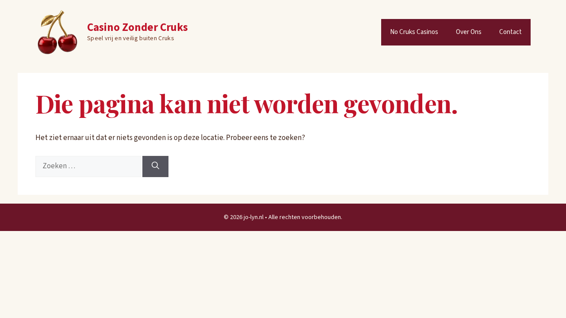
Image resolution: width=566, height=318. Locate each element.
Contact (510, 32)
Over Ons (469, 32)
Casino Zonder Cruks (137, 27)
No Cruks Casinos (414, 32)
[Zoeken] (155, 166)
